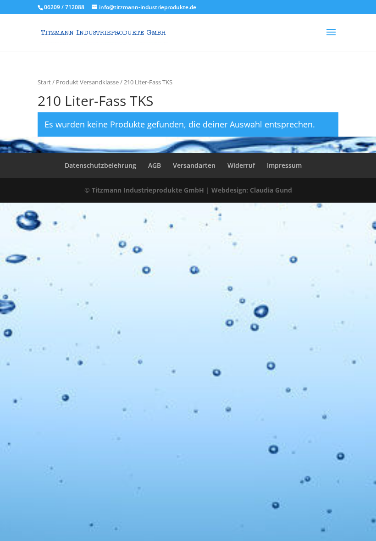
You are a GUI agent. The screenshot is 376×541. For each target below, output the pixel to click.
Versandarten (194, 165)
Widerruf (241, 165)
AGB (154, 165)
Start (44, 82)
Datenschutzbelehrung (100, 165)
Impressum (284, 165)
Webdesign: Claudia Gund (251, 190)
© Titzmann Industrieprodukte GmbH (144, 190)
